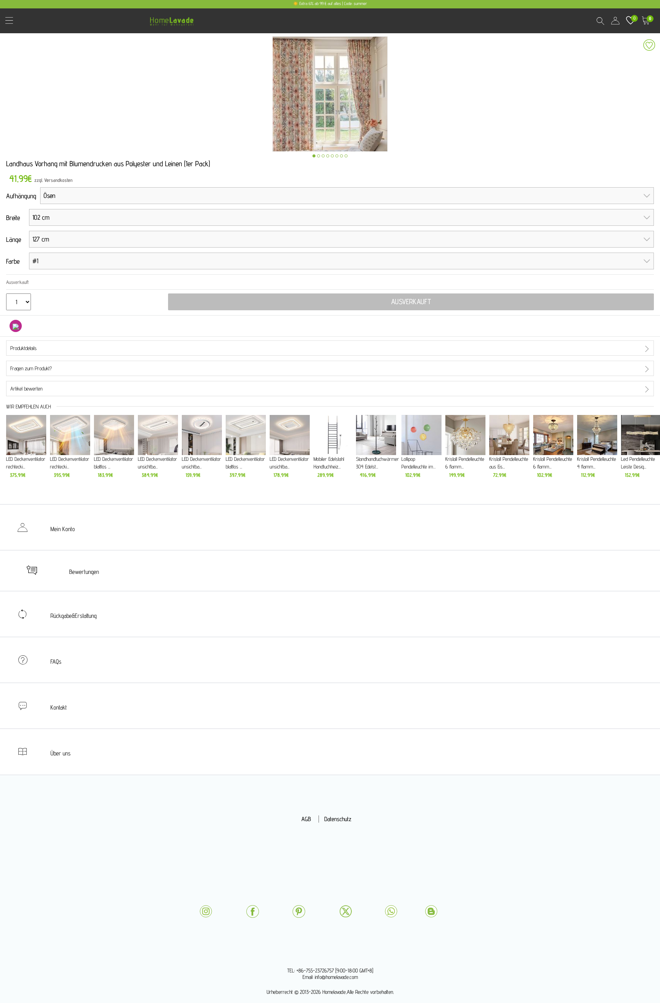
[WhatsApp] (391, 911)
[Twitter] (346, 911)
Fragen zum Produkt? (31, 368)
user (615, 20)
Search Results (600, 20)
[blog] (431, 911)
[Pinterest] (299, 911)
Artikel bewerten (26, 389)
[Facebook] (252, 911)
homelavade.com (173, 19)
